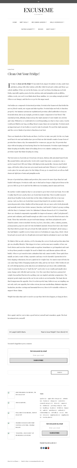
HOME (60, 408)
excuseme (38, 9)
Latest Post (11, 69)
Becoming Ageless (39, 22)
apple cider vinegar (54, 398)
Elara (9, 461)
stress (46, 415)
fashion (46, 405)
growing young (56, 405)
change (54, 401)
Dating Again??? (27, 29)
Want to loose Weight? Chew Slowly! (53, 332)
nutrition (53, 410)
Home (15, 22)
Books (40, 29)
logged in (17, 344)
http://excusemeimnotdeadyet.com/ (35, 461)
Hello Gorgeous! (56, 22)
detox (56, 403)
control (61, 401)
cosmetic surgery (46, 403)
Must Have (50, 29)
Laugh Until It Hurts (18, 332)
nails (45, 410)
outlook (61, 410)
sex (62, 412)
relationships (45, 412)
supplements (55, 415)
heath (52, 408)
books (46, 401)
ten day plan (47, 417)
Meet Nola (24, 22)
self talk (54, 412)
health (46, 408)
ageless (43, 398)
